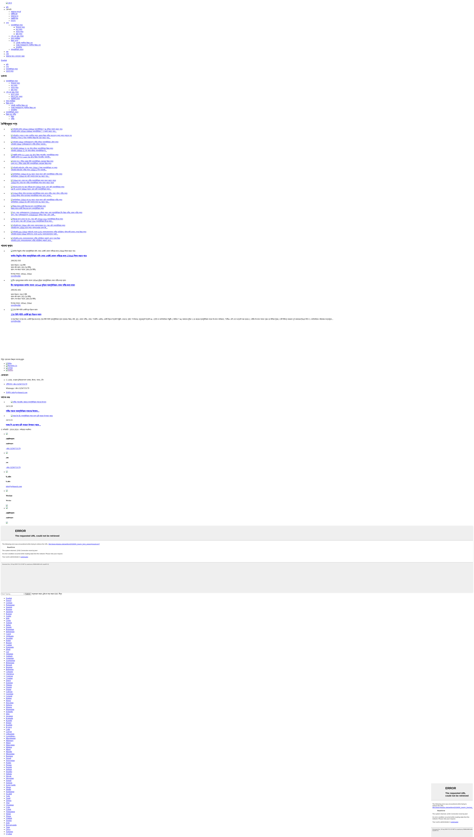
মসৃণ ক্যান (19, 29)
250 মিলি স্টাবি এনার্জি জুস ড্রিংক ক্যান (26, 314)
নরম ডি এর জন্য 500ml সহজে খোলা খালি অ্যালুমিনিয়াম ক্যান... (31, 189)
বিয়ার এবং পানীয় (11, 114)
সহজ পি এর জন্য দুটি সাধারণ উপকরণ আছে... (23, 425)
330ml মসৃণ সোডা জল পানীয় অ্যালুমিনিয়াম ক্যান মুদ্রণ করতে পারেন (32, 183)
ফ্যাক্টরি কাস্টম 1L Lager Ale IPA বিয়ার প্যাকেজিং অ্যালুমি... (31, 157)
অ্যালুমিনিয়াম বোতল (17, 49)
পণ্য (7, 23)
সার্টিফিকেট (14, 14)
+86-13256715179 (13, 448)
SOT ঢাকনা (15, 94)
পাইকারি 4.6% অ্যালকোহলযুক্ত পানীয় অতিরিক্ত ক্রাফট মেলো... (31, 240)
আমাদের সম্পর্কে (16, 12)
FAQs (13, 21)
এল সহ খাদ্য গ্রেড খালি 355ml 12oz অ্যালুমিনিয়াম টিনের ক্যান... (32, 221)
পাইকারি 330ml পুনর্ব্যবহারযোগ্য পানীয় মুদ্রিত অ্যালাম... (29, 144)
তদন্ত (13, 276)
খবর (7, 52)
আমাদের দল (14, 16)
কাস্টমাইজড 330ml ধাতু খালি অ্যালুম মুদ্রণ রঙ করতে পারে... (30, 176)
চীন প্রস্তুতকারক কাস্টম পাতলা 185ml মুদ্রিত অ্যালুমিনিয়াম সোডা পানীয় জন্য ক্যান (43, 285)
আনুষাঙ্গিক (19, 47)
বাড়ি (7, 7)
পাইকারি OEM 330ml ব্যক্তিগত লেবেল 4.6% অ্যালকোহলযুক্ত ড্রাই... (34, 234)
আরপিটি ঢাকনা (15, 99)
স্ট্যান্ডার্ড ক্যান (20, 27)
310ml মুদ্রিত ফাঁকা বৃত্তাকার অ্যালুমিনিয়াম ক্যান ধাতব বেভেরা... (31, 195)
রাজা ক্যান (19, 34)
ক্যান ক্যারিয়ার (15, 38)
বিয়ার (12, 116)
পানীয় (12, 119)
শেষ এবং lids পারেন (17, 36)
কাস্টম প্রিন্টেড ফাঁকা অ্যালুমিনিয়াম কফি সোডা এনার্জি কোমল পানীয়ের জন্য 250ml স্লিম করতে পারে (49, 255)
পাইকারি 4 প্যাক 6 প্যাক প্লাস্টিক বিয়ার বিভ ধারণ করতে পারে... (31, 138)
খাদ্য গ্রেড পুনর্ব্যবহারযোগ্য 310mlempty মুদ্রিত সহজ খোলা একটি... (33, 215)
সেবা (7, 54)
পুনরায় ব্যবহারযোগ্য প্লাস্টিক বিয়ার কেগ (28, 45)
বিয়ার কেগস (14, 41)
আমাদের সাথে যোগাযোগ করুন (15, 56)
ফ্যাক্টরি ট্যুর (14, 18)
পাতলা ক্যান (19, 32)
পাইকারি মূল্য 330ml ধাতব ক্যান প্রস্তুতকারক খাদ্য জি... (29, 228)
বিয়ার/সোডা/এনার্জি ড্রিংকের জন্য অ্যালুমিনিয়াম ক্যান (27, 208)
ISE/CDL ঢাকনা (16, 96)
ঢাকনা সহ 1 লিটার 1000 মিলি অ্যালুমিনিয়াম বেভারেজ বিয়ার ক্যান (31, 163)
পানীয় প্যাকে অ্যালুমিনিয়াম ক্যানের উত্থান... (22, 411)
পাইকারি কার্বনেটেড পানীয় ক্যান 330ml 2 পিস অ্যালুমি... (29, 170)
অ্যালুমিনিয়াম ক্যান (17, 25)
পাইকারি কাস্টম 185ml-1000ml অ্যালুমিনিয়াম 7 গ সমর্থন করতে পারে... (34, 131)
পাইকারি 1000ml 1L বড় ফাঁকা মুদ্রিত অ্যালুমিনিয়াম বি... (29, 151)
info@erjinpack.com (14, 486)
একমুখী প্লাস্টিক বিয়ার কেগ (24, 43)
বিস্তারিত (18, 276)
